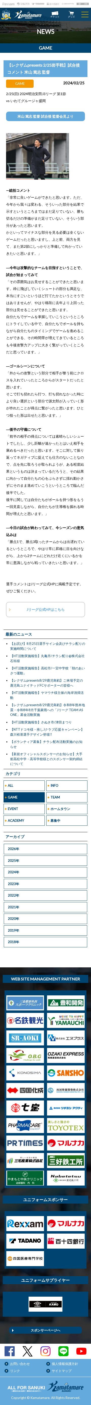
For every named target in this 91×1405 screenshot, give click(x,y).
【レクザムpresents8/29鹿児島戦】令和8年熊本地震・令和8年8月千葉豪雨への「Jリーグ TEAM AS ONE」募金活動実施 (47, 710)
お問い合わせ (20, 1364)
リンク (15, 1371)
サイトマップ (62, 1371)
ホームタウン (60, 809)
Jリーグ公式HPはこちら (46, 609)
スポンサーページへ (45, 1330)
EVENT (13, 809)
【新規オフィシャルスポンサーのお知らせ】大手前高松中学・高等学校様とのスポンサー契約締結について (46, 759)
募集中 (55, 820)
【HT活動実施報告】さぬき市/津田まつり (41, 722)
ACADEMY (16, 820)
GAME (12, 797)
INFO (54, 785)
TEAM (55, 797)
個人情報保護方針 (65, 1364)
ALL (10, 785)
